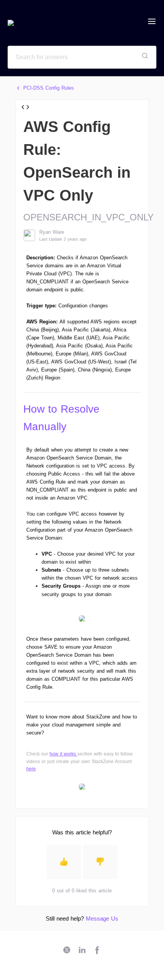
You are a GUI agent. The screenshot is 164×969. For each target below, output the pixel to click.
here (31, 768)
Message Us (102, 918)
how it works (63, 754)
